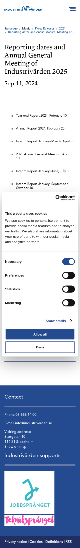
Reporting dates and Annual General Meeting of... (41, 32)
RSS (69, 542)
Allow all (40, 334)
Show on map (15, 447)
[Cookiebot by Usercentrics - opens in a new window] (56, 198)
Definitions (54, 542)
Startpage (11, 28)
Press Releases (44, 28)
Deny (40, 347)
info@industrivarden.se (33, 423)
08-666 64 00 (26, 415)
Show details (56, 321)
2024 (62, 28)
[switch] (68, 275)
